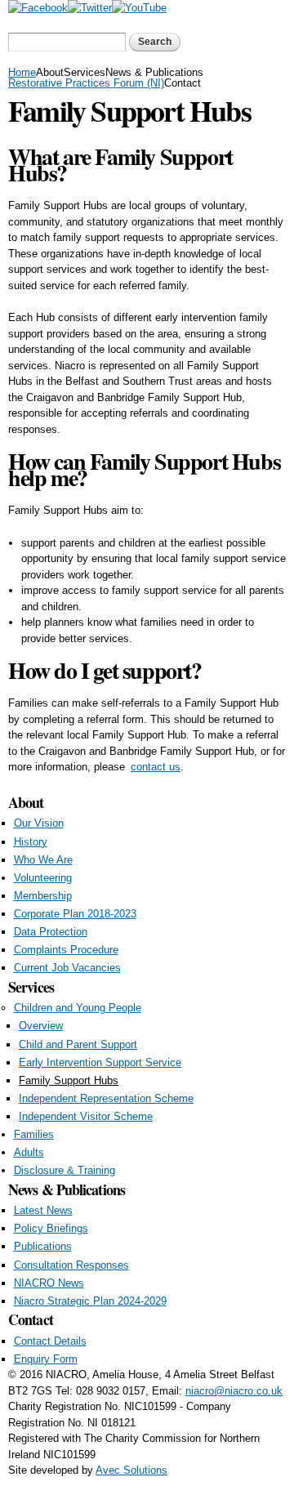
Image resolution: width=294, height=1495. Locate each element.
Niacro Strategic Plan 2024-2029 (90, 1301)
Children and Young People (77, 1008)
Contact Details (50, 1341)
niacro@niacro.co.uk (234, 1391)
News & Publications (154, 72)
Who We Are (43, 860)
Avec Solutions (131, 1470)
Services (84, 72)
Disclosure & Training (64, 1170)
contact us (155, 767)
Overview (41, 1026)
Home (22, 72)
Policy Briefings (51, 1228)
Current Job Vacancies (67, 968)
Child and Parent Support (78, 1044)
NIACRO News (49, 1283)
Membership (43, 896)
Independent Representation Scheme (106, 1098)
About (50, 72)
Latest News (43, 1210)
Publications (43, 1246)
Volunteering (43, 878)
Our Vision (39, 823)
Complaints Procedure (66, 950)
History (30, 842)
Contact (182, 83)
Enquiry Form (46, 1359)
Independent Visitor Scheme (86, 1116)
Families (34, 1134)
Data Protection (50, 932)
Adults (29, 1152)
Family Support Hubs (68, 1080)
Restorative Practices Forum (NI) (86, 83)
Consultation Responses (71, 1265)
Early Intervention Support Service (100, 1062)
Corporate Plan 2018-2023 (75, 914)
